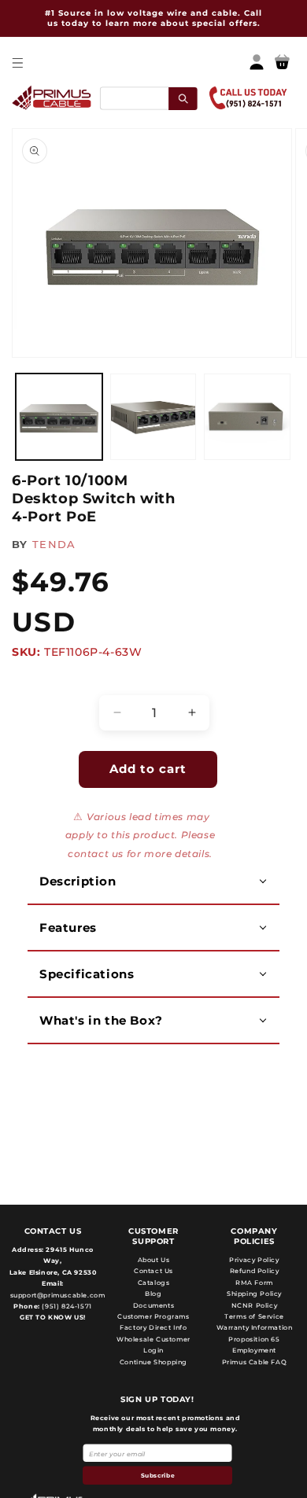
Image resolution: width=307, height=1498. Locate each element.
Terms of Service (254, 1316)
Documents (153, 1305)
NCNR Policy (254, 1305)
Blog (153, 1293)
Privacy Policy (254, 1260)
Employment (254, 1350)
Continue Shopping (153, 1362)
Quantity (44, 681)
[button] (16, 62)
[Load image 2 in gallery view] (153, 417)
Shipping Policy (254, 1293)
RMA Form (254, 1282)
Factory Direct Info (153, 1327)
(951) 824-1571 (66, 1306)
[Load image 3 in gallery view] (247, 417)
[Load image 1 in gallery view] (59, 417)
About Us (154, 1260)
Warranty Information (254, 1327)
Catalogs (154, 1282)
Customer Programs (153, 1316)
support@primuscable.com (56, 1295)
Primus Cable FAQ (254, 1362)
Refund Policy (254, 1271)
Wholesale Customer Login (153, 1344)
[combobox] (148, 97)
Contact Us (153, 1271)
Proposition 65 (253, 1339)
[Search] (183, 97)
